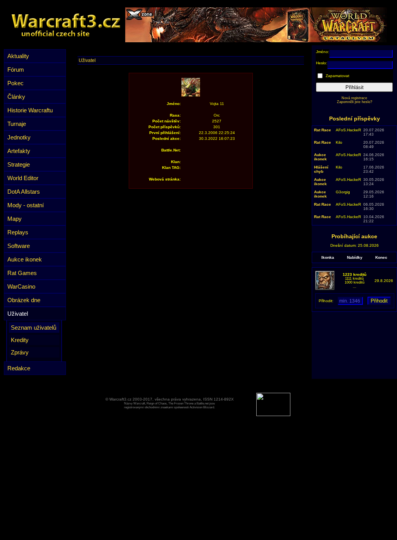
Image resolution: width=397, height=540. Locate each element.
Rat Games (22, 273)
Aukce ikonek (24, 259)
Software (18, 245)
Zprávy (20, 352)
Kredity (20, 340)
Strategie (18, 164)
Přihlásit (354, 87)
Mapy (14, 218)
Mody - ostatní (25, 205)
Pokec (15, 83)
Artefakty (18, 151)
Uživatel (17, 313)
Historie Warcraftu (30, 110)
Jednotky (19, 137)
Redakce (18, 368)
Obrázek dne (23, 300)
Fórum (15, 69)
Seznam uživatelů (33, 327)
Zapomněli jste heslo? (354, 102)
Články (16, 96)
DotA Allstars (23, 191)
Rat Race (322, 130)
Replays (17, 232)
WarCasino (21, 286)
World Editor (22, 178)
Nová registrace (354, 98)
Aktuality (18, 56)
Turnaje (16, 123)
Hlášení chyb (321, 169)
